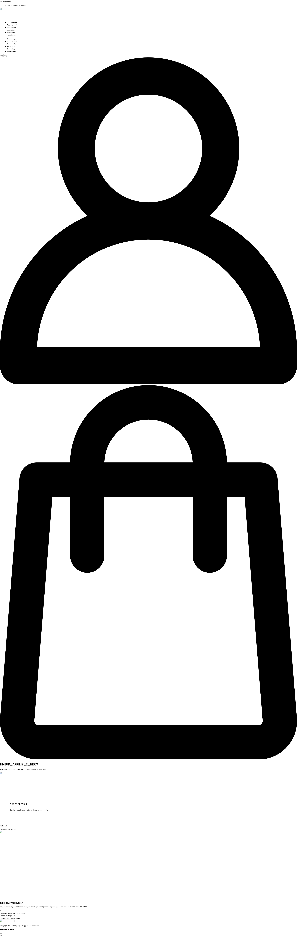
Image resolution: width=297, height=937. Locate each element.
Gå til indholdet (5, 1)
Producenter (11, 27)
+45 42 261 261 (69, 907)
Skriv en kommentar (7, 769)
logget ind (24, 810)
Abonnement (12, 25)
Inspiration (11, 30)
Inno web (35, 926)
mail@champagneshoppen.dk (51, 907)
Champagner (12, 22)
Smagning (11, 32)
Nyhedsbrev (11, 35)
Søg (1, 56)
